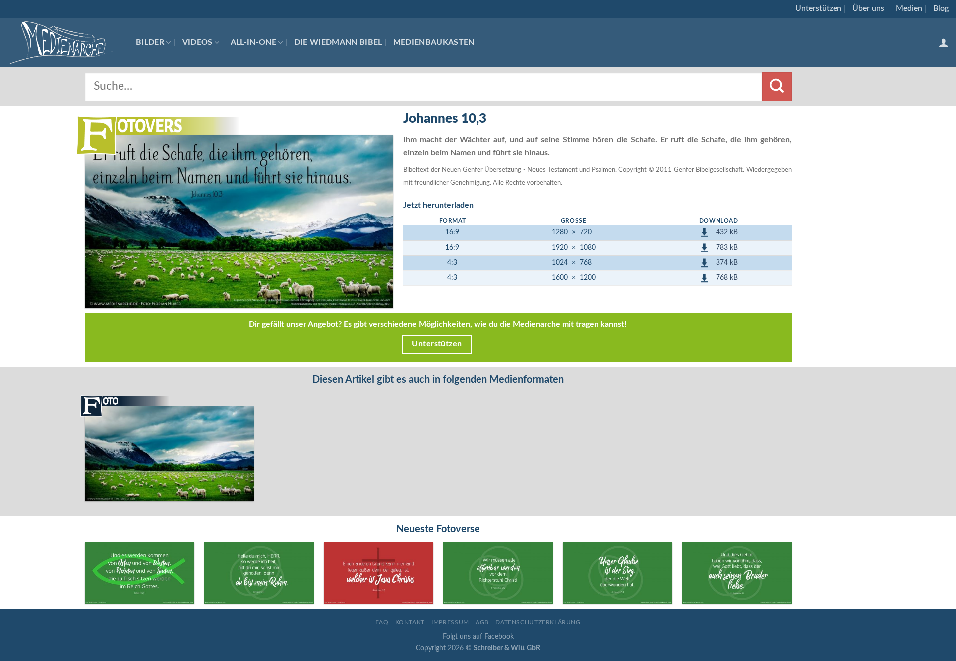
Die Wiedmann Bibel (338, 42)
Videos (197, 42)
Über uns (868, 8)
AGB (482, 622)
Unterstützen (818, 8)
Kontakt (410, 622)
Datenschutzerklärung (537, 622)
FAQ (381, 622)
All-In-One (253, 42)
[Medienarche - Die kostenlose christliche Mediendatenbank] (64, 42)
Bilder (150, 42)
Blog (941, 8)
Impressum (450, 622)
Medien (909, 8)
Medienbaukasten (434, 42)
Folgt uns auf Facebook (478, 636)
